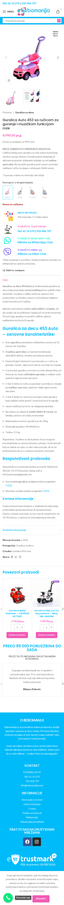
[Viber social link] (20, 557)
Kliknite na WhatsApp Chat (35, 242)
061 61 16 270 (11, 3)
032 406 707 (29, 3)
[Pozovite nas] (8, 897)
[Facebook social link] (12, 557)
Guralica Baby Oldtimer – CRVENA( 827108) (17, 613)
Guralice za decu (24, 112)
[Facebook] (27, 842)
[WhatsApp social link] (16, 557)
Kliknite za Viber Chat (32, 254)
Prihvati (41, 898)
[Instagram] (36, 842)
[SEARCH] (59, 20)
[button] (6, 57)
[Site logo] (33, 11)
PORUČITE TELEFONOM (32, 226)
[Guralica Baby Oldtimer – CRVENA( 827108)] (17, 593)
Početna (7, 112)
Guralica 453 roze (21, 551)
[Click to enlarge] (9, 80)
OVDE (8, 485)
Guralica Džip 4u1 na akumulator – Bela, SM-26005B (46, 613)
